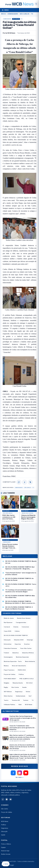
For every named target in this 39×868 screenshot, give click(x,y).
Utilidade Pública (9, 704)
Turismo (25, 700)
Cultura (17, 631)
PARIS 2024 (22, 670)
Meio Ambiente (30, 661)
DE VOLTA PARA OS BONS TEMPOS (16, 635)
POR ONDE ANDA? (10, 678)
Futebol (6, 653)
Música (6, 666)
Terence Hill (16, 700)
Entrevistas (7, 644)
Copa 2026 (7, 631)
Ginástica (15, 653)
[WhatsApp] (18, 482)
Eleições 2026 (19, 640)
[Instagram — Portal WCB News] (19, 772)
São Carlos (24, 14)
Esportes (18, 644)
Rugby (6, 687)
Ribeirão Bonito (18, 683)
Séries (28, 691)
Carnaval (7, 627)
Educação (7, 640)
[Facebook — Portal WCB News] (13, 772)
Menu (6, 10)
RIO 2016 (29, 683)
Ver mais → (20, 777)
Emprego (30, 640)
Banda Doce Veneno (27, 513)
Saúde (24, 687)
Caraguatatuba (21, 622)
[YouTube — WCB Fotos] (25, 772)
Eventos (27, 644)
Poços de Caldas (9, 674)
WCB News (28, 704)
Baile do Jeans (9, 618)
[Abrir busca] (36, 4)
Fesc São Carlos (7, 513)
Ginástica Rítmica (28, 653)
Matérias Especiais (22, 657)
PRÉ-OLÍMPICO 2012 (26, 678)
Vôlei (20, 704)
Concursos (25, 627)
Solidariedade (20, 696)
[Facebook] (24, 482)
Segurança (18, 691)
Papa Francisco (9, 670)
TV (32, 14)
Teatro (6, 700)
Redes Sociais (5, 854)
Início (3, 14)
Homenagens (13, 14)
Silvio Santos (8, 696)
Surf (30, 696)
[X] (30, 482)
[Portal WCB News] (19, 4)
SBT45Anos (8, 691)
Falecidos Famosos (10, 648)
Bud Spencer (8, 622)
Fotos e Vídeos (6, 844)
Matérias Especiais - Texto (13, 661)
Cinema (15, 627)
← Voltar (5, 864)
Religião (6, 683)
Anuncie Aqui (5, 851)
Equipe (3, 847)
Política (21, 674)
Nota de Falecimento (19, 666)
